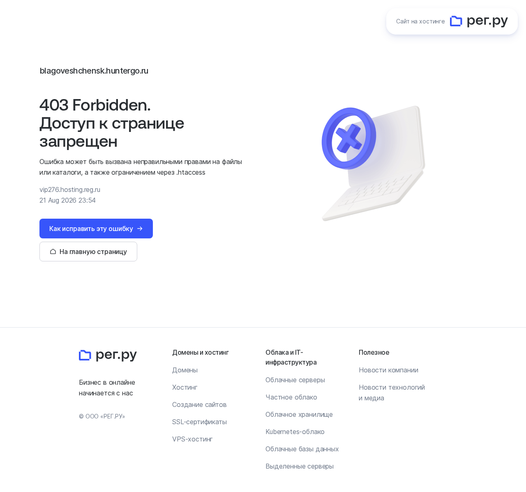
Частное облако (291, 397)
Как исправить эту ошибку (91, 228)
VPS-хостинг (192, 439)
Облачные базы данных (302, 449)
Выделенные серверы (299, 466)
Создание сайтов (199, 404)
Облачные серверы (295, 380)
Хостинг (185, 387)
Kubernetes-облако (295, 431)
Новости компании (388, 370)
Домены (185, 370)
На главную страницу (93, 251)
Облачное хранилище (299, 414)
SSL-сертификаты (199, 422)
